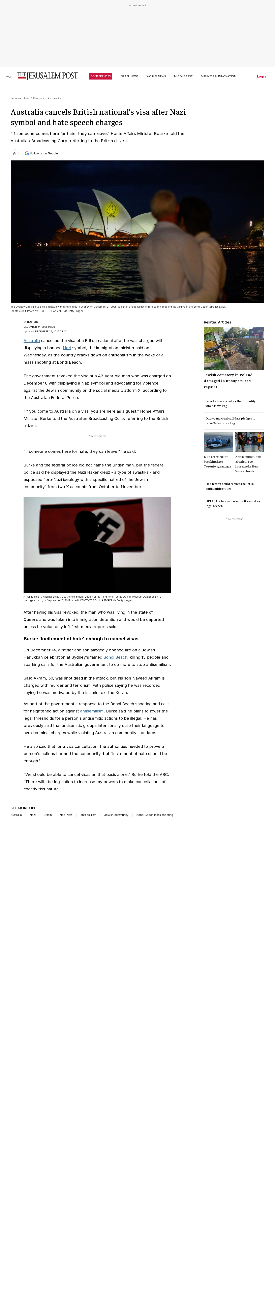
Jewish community (116, 814)
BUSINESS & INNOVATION (218, 76)
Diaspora (38, 98)
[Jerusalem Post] (45, 76)
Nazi (67, 347)
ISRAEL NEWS (129, 76)
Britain (48, 814)
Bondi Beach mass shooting (154, 814)
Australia (32, 340)
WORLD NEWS (156, 76)
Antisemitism (55, 98)
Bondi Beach (115, 657)
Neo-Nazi (66, 814)
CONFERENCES (101, 76)
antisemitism (92, 711)
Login (261, 76)
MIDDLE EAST (183, 76)
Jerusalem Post (20, 98)
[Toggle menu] (8, 76)
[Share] (15, 153)
